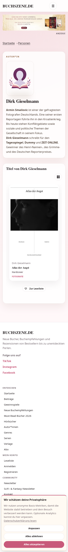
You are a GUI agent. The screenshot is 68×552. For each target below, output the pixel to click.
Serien (7, 438)
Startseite (9, 43)
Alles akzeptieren (34, 544)
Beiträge (9, 399)
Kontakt (8, 494)
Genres (8, 432)
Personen (24, 43)
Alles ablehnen (34, 536)
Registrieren (11, 471)
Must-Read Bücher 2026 (17, 415)
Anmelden (10, 466)
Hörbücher (10, 421)
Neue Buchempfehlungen (18, 410)
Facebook (9, 372)
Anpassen (34, 528)
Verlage (8, 443)
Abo (6, 449)
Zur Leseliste (36, 288)
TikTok (7, 361)
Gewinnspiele (11, 404)
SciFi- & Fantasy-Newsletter (19, 488)
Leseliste (9, 460)
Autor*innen (11, 427)
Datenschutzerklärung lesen (20, 520)
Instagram (10, 367)
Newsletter (10, 483)
